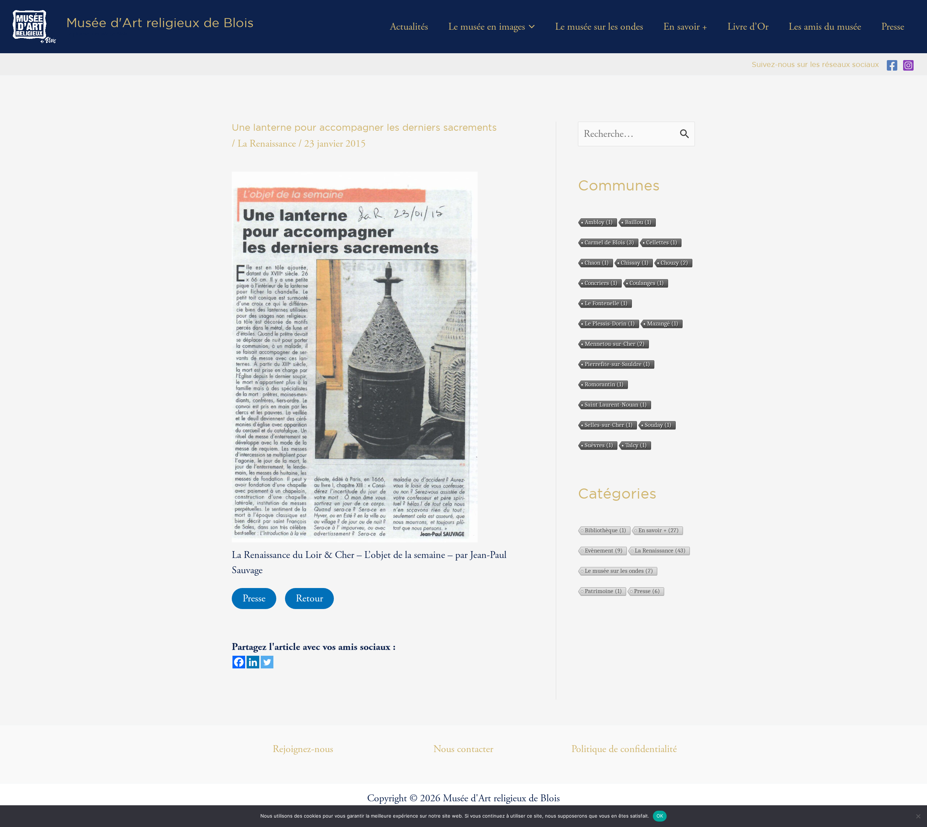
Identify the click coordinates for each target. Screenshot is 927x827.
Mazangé (663, 323)
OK (660, 816)
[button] (530, 26)
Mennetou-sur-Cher (615, 343)
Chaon (597, 262)
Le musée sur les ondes (599, 26)
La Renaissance (267, 143)
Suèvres (599, 445)
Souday (658, 424)
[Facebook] (892, 65)
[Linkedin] (253, 662)
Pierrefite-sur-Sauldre (617, 364)
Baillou (638, 222)
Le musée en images (486, 26)
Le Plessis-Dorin (610, 323)
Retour (309, 598)
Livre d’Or (747, 26)
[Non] (918, 816)
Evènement (604, 550)
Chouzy (674, 262)
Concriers (601, 283)
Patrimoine (603, 591)
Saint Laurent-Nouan (616, 404)
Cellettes (662, 242)
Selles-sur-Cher (609, 424)
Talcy (636, 445)
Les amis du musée (825, 26)
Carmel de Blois (609, 242)
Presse (892, 26)
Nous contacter (463, 749)
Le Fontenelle (606, 303)
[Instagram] (908, 65)
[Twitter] (267, 662)
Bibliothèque (605, 530)
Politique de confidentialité (624, 749)
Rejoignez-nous (303, 749)
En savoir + (685, 26)
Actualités (409, 26)
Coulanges (647, 283)
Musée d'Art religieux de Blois (159, 22)
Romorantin (604, 384)
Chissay (635, 262)
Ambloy (599, 222)
